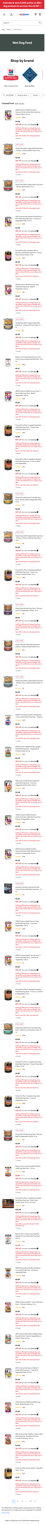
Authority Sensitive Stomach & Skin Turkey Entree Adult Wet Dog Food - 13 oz (28, 889)
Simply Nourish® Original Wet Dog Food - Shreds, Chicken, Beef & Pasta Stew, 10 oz (29, 538)
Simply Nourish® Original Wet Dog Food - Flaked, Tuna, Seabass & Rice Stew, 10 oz (29, 683)
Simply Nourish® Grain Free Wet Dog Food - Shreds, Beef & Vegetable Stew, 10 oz (28, 500)
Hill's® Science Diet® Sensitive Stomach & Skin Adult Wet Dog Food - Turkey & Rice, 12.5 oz (28, 112)
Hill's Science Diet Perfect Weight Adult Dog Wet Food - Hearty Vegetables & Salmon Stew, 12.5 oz (28, 1336)
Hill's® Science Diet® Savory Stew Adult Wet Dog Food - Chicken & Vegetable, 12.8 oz (27, 923)
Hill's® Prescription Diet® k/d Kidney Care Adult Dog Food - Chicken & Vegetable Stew (28, 1270)
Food (8, 29)
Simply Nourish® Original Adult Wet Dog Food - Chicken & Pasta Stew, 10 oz (27, 325)
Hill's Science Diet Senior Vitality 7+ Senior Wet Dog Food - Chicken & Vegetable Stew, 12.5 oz (27, 1370)
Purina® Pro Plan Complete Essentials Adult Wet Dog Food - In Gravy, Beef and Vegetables (28, 461)
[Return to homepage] (24, 14)
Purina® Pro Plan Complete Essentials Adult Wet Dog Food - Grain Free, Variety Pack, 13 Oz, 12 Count (28, 1200)
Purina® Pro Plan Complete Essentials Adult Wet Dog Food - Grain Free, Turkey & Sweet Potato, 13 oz (28, 572)
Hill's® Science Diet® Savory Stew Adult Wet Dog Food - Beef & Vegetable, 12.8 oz (27, 287)
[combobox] (22, 22)
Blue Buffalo (30, 86)
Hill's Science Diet (11, 86)
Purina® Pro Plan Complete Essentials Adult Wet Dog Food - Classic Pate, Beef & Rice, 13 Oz (29, 1064)
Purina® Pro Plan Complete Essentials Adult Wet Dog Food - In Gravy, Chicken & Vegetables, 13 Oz (29, 991)
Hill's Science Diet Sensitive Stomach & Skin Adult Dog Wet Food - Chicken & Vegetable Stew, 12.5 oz (28, 219)
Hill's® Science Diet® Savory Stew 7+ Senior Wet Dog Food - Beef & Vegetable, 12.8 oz (28, 393)
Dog (3, 29)
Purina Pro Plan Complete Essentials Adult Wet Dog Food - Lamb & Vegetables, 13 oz (27, 1098)
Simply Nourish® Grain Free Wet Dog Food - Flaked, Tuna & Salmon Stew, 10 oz (28, 1030)
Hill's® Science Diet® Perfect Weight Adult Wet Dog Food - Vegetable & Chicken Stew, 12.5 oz (28, 749)
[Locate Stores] (35, 14)
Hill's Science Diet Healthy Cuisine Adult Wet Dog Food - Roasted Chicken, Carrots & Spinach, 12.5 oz (29, 1436)
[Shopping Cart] (40, 14)
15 (30, 1501)
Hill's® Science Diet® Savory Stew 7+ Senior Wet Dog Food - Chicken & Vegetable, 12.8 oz (28, 957)
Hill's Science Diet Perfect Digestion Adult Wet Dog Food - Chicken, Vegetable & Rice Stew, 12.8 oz (27, 783)
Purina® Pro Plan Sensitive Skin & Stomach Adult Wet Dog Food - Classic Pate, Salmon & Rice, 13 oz (28, 252)
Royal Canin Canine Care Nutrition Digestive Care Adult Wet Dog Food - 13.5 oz (28, 1236)
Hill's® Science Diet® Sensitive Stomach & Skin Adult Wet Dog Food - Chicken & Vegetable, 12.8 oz (28, 851)
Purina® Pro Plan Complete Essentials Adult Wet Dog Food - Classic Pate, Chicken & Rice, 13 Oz (28, 427)
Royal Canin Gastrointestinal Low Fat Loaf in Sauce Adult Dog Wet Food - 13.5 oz (29, 359)
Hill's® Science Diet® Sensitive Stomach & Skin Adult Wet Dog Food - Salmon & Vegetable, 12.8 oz (28, 817)
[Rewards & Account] (11, 14)
